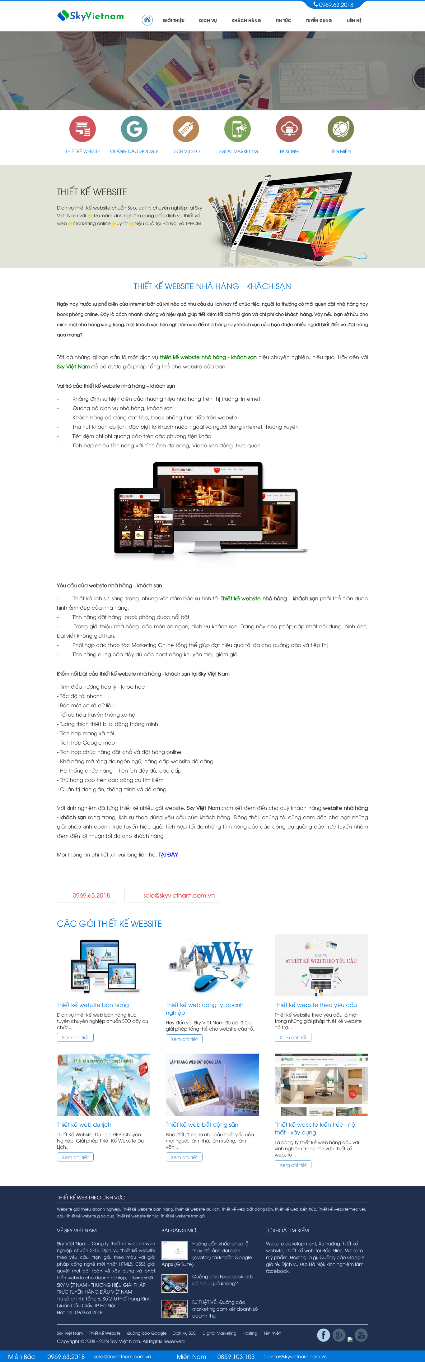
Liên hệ (354, 20)
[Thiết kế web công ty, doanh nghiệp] (212, 997)
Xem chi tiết (75, 1037)
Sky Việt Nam (70, 1333)
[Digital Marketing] (237, 140)
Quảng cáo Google (134, 151)
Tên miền (341, 151)
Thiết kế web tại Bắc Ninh (314, 1250)
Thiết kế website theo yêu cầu (316, 1004)
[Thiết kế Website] (82, 140)
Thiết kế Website (83, 151)
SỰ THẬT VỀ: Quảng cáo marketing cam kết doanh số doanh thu (225, 1308)
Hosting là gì (303, 1257)
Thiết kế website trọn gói (183, 1215)
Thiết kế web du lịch (84, 1124)
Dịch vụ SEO (186, 151)
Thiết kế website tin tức (137, 1215)
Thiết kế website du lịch (197, 1209)
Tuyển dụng (319, 20)
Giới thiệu (173, 20)
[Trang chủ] (147, 20)
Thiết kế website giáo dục (90, 1215)
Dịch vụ (208, 20)
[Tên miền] (341, 140)
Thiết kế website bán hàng (93, 1004)
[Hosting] (289, 140)
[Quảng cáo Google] (134, 140)
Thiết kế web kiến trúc (295, 1209)
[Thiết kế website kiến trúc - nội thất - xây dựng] (321, 1117)
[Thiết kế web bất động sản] (212, 1117)
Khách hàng (246, 20)
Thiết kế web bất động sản (202, 1124)
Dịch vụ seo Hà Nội (303, 1264)
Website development (291, 1243)
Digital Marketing (237, 151)
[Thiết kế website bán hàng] (103, 997)
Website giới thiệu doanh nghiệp (88, 1209)
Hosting (289, 151)
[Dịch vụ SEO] (186, 140)
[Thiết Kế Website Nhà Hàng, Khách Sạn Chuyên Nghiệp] (212, 565)
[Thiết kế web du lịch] (103, 1117)
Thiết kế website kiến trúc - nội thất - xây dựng (316, 1128)
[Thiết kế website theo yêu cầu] (321, 997)
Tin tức (283, 20)
